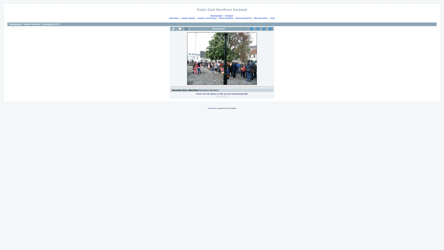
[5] (226, 96)
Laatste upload (188, 18)
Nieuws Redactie (32, 24)
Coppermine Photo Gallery (226, 108)
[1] (217, 96)
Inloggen (229, 16)
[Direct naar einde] (270, 29)
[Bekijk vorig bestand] (258, 29)
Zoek (272, 18)
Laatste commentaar (207, 18)
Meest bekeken (226, 18)
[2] (220, 96)
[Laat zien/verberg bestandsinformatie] (180, 29)
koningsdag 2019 (51, 24)
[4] (224, 96)
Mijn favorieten (261, 18)
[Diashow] (186, 29)
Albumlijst (173, 18)
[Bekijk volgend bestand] (264, 29)
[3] (222, 96)
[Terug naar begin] (251, 29)
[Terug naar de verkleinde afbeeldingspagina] (173, 29)
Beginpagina (217, 16)
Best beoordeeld (243, 18)
